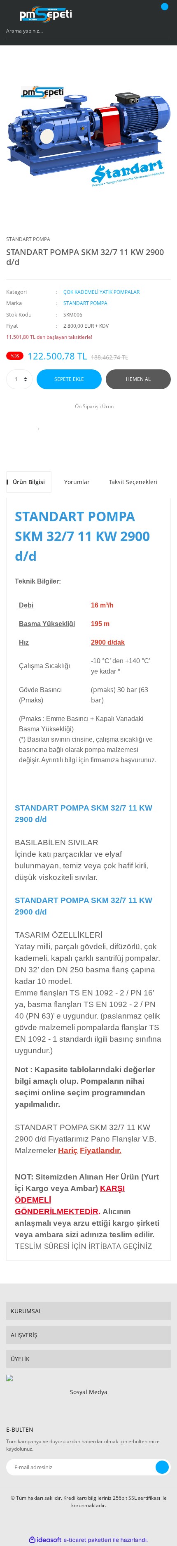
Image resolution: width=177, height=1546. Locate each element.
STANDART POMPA (28, 239)
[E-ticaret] (87, 1540)
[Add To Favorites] (39, 426)
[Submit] (162, 1467)
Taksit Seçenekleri (133, 482)
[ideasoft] (45, 1540)
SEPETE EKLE (69, 379)
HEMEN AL (138, 379)
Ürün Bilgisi (29, 482)
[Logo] (46, 14)
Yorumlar (77, 482)
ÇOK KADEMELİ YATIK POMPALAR (101, 291)
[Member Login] (142, 14)
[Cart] (163, 14)
